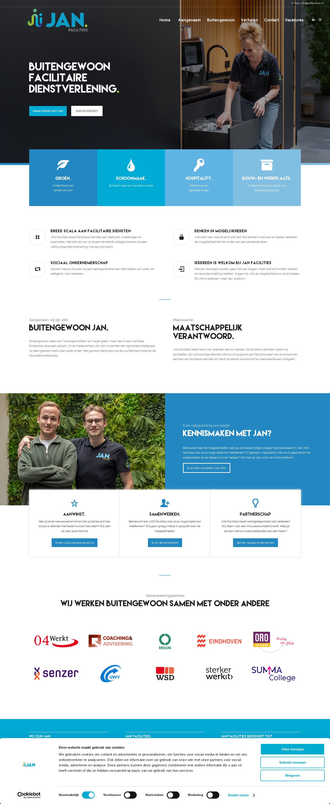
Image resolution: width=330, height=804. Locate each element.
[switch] (130, 795)
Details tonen (238, 795)
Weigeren (292, 775)
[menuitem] (165, 20)
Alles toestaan (293, 749)
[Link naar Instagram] (320, 19)
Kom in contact (87, 111)
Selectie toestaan (292, 762)
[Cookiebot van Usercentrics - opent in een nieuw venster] (29, 795)
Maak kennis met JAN (48, 111)
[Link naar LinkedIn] (313, 19)
